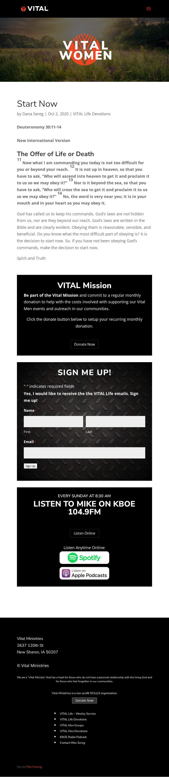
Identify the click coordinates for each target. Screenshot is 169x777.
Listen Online (84, 533)
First (27, 431)
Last (89, 431)
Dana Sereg (33, 113)
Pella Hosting (34, 767)
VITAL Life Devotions (92, 113)
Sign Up (30, 466)
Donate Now (84, 344)
